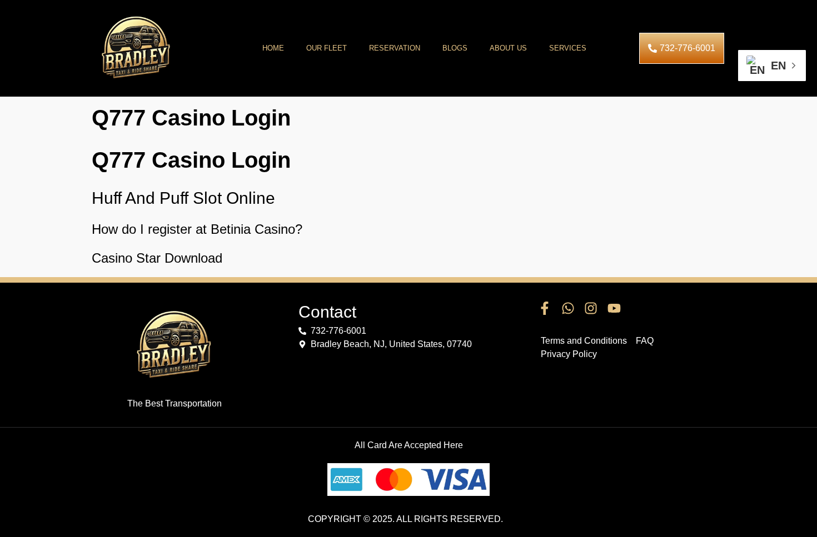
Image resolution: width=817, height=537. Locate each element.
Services (567, 48)
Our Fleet (326, 48)
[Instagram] (590, 308)
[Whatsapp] (568, 308)
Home (273, 48)
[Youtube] (614, 308)
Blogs (454, 48)
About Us (508, 48)
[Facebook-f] (544, 308)
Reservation (394, 48)
